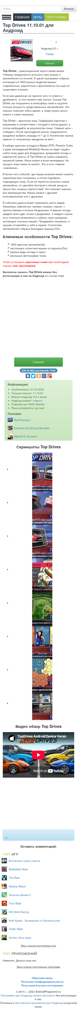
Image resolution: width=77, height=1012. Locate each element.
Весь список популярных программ (38, 967)
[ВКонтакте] (28, 376)
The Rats (14, 878)
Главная (22, 17)
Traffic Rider (16, 929)
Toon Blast (15, 903)
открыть (37, 400)
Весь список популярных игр (38, 945)
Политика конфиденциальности (42, 981)
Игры (37, 17)
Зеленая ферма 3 (20, 895)
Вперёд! (69, 8)
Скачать (50, 63)
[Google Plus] (49, 376)
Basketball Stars (18, 869)
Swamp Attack (17, 886)
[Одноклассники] (38, 376)
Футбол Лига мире (20, 937)
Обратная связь (42, 978)
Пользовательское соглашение (42, 985)
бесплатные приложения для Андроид (39, 1003)
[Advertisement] (38, 318)
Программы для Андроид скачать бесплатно (28, 995)
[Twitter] (33, 376)
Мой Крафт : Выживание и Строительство (34, 920)
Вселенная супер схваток (24, 860)
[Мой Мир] (44, 376)
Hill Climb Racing (19, 912)
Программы (56, 17)
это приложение (24, 265)
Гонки (50, 54)
